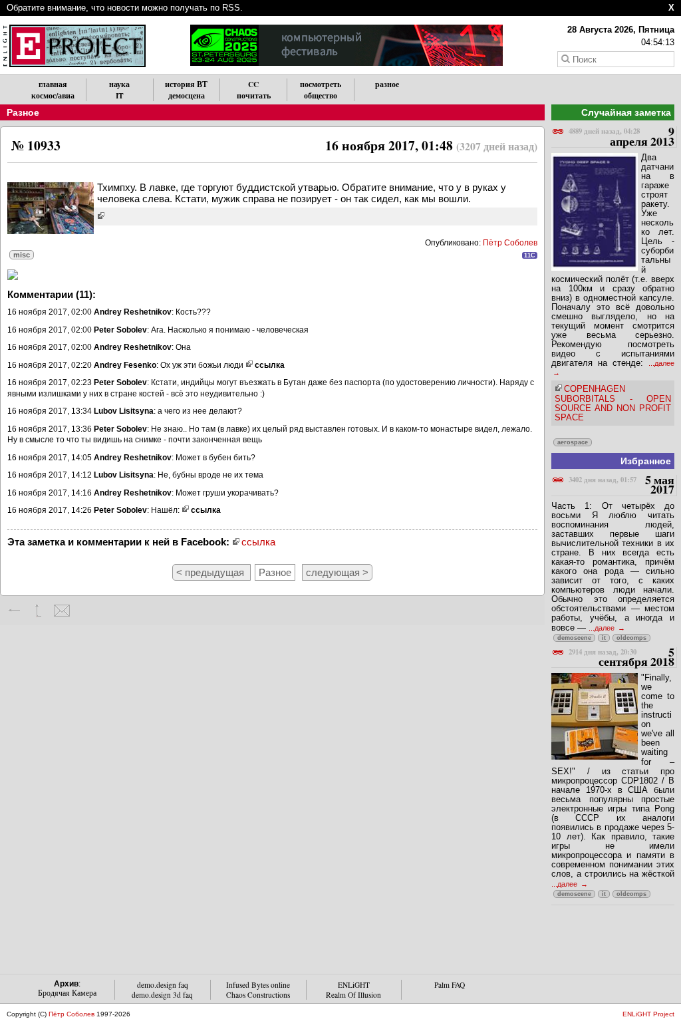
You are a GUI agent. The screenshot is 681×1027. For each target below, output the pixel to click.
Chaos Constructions (258, 995)
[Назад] (15, 610)
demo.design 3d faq (162, 995)
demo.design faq (162, 985)
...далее (602, 628)
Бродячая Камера (67, 993)
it (604, 638)
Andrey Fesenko (125, 365)
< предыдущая (211, 572)
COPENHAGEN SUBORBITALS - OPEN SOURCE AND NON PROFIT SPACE (613, 403)
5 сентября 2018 (621, 657)
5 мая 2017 (621, 485)
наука (119, 84)
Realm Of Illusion (353, 995)
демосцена (186, 95)
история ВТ (186, 84)
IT (120, 95)
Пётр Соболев (510, 242)
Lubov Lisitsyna (124, 411)
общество (320, 95)
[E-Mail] (61, 610)
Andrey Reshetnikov (133, 312)
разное (387, 84)
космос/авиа (52, 95)
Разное (23, 112)
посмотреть (320, 84)
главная (53, 84)
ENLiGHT (354, 985)
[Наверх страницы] (38, 610)
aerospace (572, 442)
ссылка (270, 365)
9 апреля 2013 (621, 136)
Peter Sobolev (120, 330)
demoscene (574, 638)
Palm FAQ (449, 985)
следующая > (337, 572)
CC (253, 84)
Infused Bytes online (258, 985)
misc (21, 255)
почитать (254, 95)
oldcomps (631, 638)
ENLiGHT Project (648, 1014)
